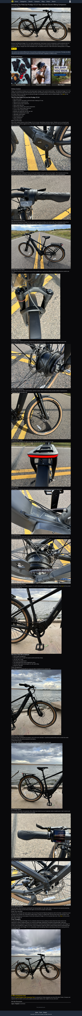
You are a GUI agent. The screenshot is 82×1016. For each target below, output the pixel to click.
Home (16, 1)
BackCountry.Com (20, 85)
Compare (37, 1)
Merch (53, 1)
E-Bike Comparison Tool (18, 995)
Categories (23, 1)
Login (12, 1003)
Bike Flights (61, 85)
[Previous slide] (11, 72)
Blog (43, 1)
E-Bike (14, 48)
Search (30, 1)
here (64, 94)
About (36, 1012)
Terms (40, 1012)
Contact (45, 1012)
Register (17, 1003)
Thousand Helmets (41, 85)
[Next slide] (71, 72)
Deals (48, 1)
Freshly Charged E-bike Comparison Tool (25, 997)
